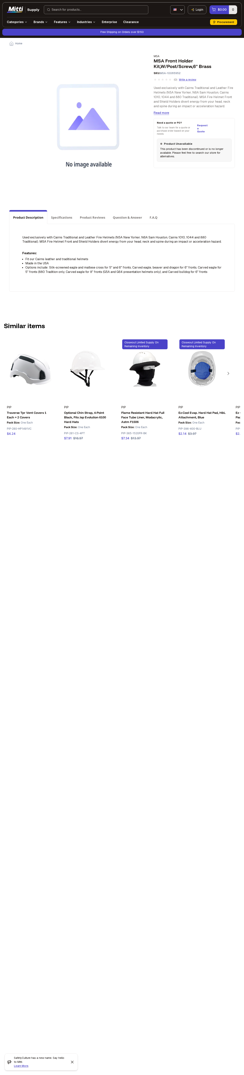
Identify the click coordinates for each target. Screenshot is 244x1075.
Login (199, 10)
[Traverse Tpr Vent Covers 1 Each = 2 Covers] (30, 368)
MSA (156, 56)
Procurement (225, 22)
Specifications (61, 217)
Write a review (187, 79)
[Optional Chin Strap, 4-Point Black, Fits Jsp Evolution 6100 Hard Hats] (87, 368)
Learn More (21, 1066)
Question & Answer (127, 217)
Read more (161, 113)
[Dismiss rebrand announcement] (72, 1062)
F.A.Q (153, 217)
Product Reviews (92, 217)
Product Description (28, 217)
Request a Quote (202, 128)
